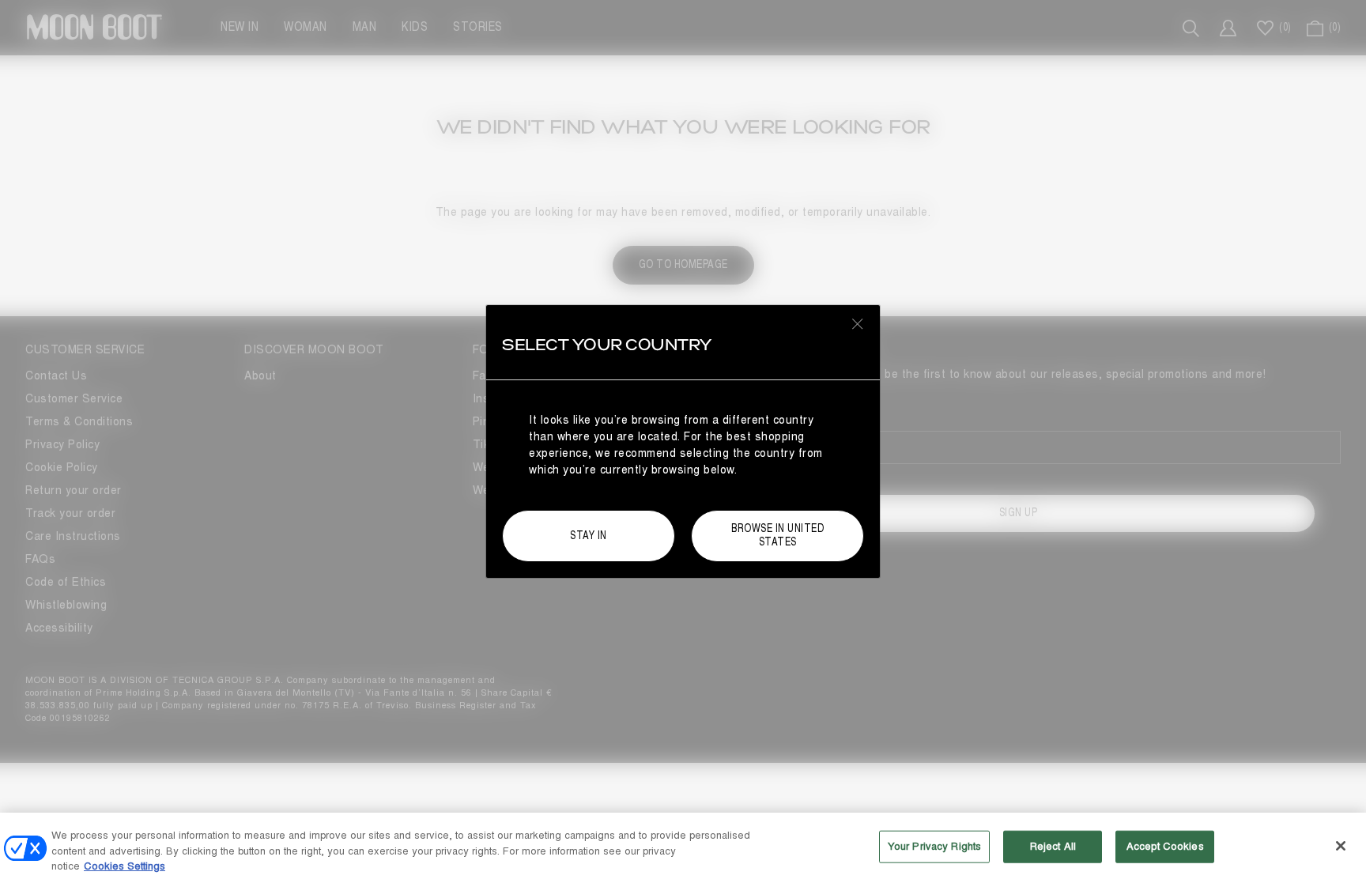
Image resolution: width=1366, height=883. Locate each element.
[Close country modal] (857, 323)
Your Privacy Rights (934, 846)
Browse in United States (777, 535)
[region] (683, 848)
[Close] (1340, 845)
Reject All (1053, 846)
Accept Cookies (1165, 846)
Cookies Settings (124, 866)
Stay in (588, 535)
